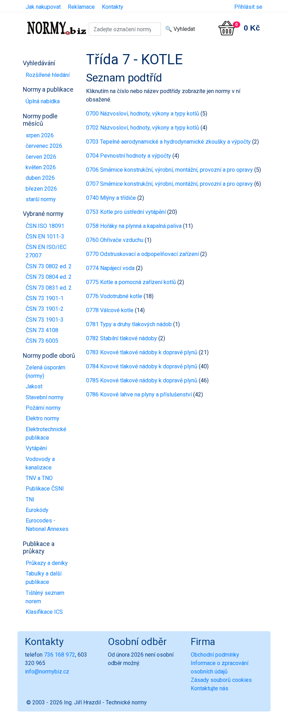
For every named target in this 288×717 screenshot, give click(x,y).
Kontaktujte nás (209, 688)
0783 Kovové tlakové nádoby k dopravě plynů (141, 352)
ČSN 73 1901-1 (45, 298)
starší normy (41, 199)
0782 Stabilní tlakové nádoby (121, 338)
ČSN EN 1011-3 (45, 236)
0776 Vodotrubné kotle (114, 296)
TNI (30, 499)
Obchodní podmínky (215, 654)
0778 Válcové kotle (109, 310)
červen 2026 (41, 156)
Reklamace (81, 7)
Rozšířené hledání (48, 75)
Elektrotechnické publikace (46, 433)
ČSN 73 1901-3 (45, 319)
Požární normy (43, 407)
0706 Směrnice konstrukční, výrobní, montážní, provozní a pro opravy (169, 169)
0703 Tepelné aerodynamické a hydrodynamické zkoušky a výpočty (168, 141)
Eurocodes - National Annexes (47, 524)
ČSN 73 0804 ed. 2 (49, 277)
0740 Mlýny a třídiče (111, 198)
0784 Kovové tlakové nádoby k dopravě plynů (141, 366)
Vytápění (36, 448)
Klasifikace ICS (44, 612)
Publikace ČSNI (45, 488)
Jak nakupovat (43, 7)
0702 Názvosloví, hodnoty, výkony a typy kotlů (142, 127)
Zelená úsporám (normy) (45, 371)
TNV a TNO (39, 478)
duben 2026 (40, 178)
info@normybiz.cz (47, 671)
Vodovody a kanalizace (40, 463)
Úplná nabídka (43, 101)
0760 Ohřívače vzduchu (114, 240)
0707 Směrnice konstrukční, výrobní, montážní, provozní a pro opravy (169, 183)
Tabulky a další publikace (43, 577)
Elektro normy (42, 418)
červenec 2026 (44, 146)
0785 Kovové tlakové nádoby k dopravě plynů (141, 380)
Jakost (34, 386)
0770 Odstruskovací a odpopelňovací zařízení (142, 254)
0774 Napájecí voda (110, 268)
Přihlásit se (248, 7)
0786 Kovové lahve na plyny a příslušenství (139, 394)
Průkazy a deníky (47, 563)
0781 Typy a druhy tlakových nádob (129, 324)
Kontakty (112, 7)
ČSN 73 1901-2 (45, 308)
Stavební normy (45, 397)
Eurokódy (37, 510)
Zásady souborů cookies (221, 680)
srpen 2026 (40, 135)
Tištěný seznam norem (45, 597)
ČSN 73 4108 (42, 330)
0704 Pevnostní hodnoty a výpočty (128, 155)
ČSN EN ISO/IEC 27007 (46, 251)
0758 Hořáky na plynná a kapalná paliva (134, 226)
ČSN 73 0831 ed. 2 (49, 287)
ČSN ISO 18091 (45, 226)
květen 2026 (41, 167)
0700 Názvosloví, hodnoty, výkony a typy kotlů (142, 113)
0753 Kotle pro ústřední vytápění (126, 212)
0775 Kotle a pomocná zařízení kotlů (131, 282)
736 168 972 (59, 654)
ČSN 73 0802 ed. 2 (49, 266)
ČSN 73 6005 (42, 340)
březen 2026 (41, 188)
